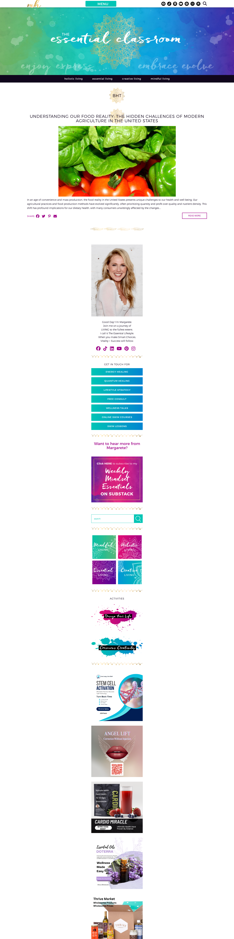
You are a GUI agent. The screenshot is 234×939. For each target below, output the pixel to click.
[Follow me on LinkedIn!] (175, 4)
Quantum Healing (117, 380)
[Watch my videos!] (181, 4)
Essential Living (102, 78)
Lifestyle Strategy (117, 390)
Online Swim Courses (117, 417)
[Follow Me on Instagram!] (192, 4)
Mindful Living (160, 78)
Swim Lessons (117, 426)
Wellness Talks (117, 408)
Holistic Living (73, 78)
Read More (194, 216)
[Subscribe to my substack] (198, 4)
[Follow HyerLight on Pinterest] (187, 4)
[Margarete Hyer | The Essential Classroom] (34, 5)
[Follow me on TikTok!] (169, 4)
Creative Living (131, 78)
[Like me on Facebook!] (163, 4)
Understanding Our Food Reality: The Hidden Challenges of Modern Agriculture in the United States (117, 118)
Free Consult (117, 399)
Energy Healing (117, 371)
